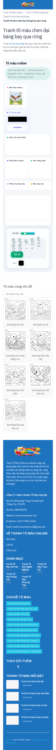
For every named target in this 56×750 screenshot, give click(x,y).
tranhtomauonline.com (26, 515)
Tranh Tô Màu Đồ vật (12, 565)
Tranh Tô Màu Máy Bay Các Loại (22, 609)
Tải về (17, 254)
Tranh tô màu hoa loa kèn (35, 717)
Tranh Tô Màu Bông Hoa (19, 603)
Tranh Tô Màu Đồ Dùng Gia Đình (23, 625)
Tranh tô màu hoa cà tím (34, 705)
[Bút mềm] (20, 242)
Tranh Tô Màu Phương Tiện (26, 580)
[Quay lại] (14, 248)
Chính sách (11, 550)
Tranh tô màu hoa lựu (32, 681)
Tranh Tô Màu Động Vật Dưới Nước (23, 635)
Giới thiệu (10, 539)
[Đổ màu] (32, 242)
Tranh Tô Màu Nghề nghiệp (27, 567)
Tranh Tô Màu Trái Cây (18, 614)
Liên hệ (9, 544)
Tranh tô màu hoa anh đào (35, 693)
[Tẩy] (26, 242)
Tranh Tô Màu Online (13, 12)
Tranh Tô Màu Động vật (37, 12)
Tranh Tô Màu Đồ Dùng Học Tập (22, 630)
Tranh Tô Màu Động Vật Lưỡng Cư (23, 641)
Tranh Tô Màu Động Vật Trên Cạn (23, 646)
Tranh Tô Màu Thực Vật (42, 567)
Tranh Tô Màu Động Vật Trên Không (24, 651)
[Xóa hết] (20, 248)
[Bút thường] (14, 242)
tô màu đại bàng (16, 43)
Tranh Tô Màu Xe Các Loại (20, 619)
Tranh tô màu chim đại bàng (16, 16)
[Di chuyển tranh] (39, 242)
